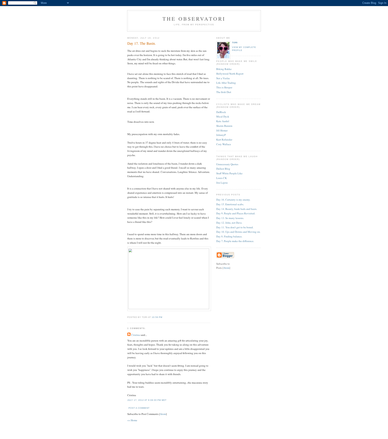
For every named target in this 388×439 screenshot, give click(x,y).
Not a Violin (223, 78)
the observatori (194, 18)
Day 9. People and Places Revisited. (235, 213)
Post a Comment (139, 408)
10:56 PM (157, 317)
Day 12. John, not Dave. (229, 222)
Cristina (135, 335)
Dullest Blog (223, 168)
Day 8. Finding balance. (229, 236)
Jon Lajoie (222, 182)
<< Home (132, 420)
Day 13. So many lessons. (230, 218)
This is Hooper (224, 87)
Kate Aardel (222, 121)
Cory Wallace (223, 144)
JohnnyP (221, 135)
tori (235, 42)
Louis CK (221, 178)
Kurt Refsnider (224, 139)
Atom (163, 414)
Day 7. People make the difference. (235, 241)
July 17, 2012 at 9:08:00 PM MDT (147, 400)
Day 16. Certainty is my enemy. (233, 199)
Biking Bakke (224, 69)
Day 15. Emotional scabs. (230, 204)
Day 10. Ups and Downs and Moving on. (238, 232)
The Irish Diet (223, 92)
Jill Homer (222, 130)
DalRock (221, 112)
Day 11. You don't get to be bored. (234, 227)
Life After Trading (226, 83)
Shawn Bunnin (224, 126)
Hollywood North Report (230, 73)
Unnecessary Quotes (227, 164)
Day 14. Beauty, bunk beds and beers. (236, 209)
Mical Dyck (222, 116)
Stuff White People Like (229, 173)
